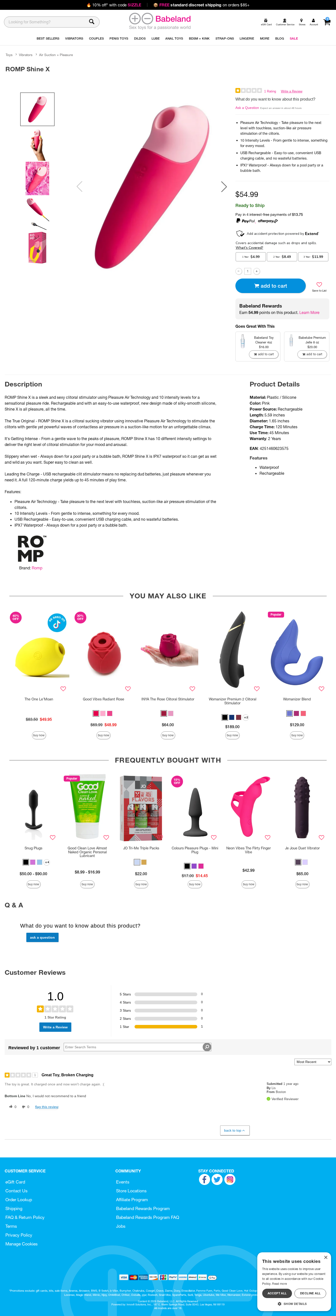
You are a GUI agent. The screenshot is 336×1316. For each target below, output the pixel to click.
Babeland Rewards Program (143, 1208)
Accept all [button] (277, 1293)
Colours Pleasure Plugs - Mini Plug (195, 850)
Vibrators (25, 55)
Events (122, 1181)
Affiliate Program (132, 1199)
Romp (37, 567)
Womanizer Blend (297, 699)
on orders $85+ (201, 4)
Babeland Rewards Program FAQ (147, 1217)
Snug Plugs (33, 848)
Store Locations (131, 1190)
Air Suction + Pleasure (56, 55)
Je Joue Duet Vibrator (302, 848)
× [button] (325, 1257)
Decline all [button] (310, 1293)
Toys (9, 55)
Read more (279, 1284)
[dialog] (294, 1281)
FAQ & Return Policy (25, 1217)
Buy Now (39, 735)
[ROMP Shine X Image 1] (152, 187)
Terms (11, 1226)
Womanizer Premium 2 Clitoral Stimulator (232, 701)
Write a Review (291, 91)
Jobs (120, 1226)
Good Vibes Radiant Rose (103, 699)
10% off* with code (113, 4)
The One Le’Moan (39, 699)
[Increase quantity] (256, 271)
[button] (224, 186)
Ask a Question (247, 108)
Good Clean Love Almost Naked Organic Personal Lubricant (87, 852)
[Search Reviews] (207, 1047)
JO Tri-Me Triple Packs (141, 848)
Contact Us (16, 1190)
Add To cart (274, 286)
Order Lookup (18, 1199)
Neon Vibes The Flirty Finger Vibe (248, 850)
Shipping (13, 1208)
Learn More (309, 312)
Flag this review (46, 1107)
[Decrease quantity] (238, 271)
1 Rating (270, 91)
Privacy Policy (18, 1235)
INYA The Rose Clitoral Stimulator (167, 699)
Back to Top (232, 1130)
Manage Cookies (21, 1243)
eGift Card (15, 1181)
